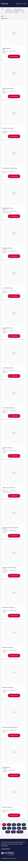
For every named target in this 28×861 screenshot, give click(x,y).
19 (7, 832)
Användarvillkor (5, 848)
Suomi (22, 3)
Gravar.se (4, 4)
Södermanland (17, 9)
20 (13, 832)
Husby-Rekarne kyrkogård (11, 12)
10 (24, 828)
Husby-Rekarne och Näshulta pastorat (14, 10)
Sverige (8, 9)
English (25, 3)
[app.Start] (2, 9)
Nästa (20, 832)
